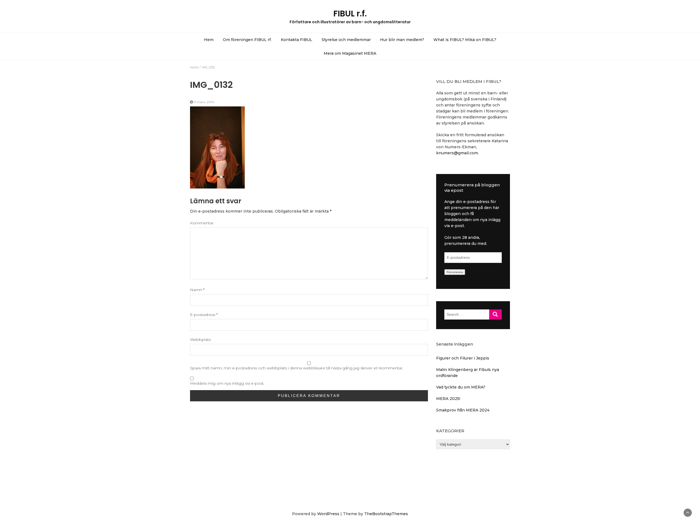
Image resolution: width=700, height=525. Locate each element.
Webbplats (200, 339)
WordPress (328, 513)
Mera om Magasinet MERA (350, 53)
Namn (197, 289)
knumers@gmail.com (457, 152)
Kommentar (202, 223)
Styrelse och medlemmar (346, 39)
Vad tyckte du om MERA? (460, 387)
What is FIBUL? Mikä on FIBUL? (464, 39)
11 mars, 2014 (204, 102)
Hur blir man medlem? (402, 39)
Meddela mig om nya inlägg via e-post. (227, 383)
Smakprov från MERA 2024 (462, 410)
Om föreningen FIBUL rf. (247, 39)
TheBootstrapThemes (386, 513)
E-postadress (204, 314)
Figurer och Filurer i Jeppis (462, 358)
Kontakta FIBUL (296, 39)
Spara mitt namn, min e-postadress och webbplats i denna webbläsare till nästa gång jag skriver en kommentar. (296, 368)
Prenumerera (455, 272)
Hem (209, 39)
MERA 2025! (448, 398)
